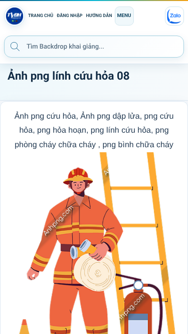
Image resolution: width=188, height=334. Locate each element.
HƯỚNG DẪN (99, 16)
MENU (124, 16)
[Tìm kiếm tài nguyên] (15, 46)
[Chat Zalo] (174, 16)
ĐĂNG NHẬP (69, 16)
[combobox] (94, 47)
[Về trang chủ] (14, 16)
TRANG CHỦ (40, 16)
